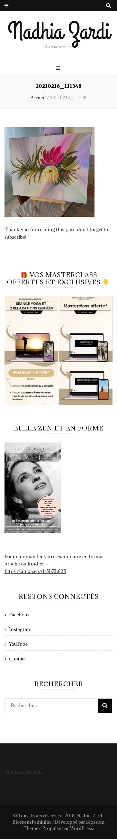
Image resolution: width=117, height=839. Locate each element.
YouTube (18, 644)
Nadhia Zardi (59, 32)
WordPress (81, 828)
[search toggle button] (108, 5)
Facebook (19, 614)
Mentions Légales (24, 771)
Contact (17, 659)
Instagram (20, 629)
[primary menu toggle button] (58, 68)
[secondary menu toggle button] (6, 5)
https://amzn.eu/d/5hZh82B (35, 571)
